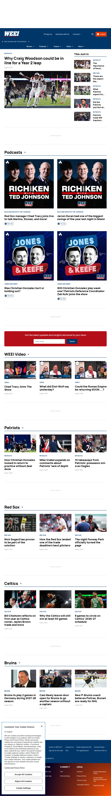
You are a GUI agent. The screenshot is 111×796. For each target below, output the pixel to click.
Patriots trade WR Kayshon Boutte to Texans (97, 120)
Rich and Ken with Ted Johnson (17, 212)
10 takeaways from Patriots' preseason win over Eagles (90, 463)
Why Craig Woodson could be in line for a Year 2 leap (34, 60)
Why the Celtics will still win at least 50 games (55, 617)
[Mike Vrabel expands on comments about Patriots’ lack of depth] (55, 443)
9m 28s (62, 299)
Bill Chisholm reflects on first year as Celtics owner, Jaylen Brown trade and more (20, 620)
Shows (29, 46)
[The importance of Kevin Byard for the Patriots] (82, 64)
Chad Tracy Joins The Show (18, 388)
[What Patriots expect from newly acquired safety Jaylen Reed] (82, 90)
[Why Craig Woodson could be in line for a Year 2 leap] (37, 89)
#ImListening (65, 776)
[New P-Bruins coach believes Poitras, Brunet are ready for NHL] (91, 679)
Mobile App (47, 776)
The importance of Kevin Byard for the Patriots (99, 68)
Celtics (11, 583)
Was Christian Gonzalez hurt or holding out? (24, 289)
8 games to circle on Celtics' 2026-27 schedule (87, 618)
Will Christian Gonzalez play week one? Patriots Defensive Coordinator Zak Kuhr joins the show (80, 291)
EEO (67, 750)
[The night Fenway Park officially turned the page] (91, 523)
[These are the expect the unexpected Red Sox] (82, 77)
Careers (80, 772)
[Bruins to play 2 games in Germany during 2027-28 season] (20, 679)
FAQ (61, 772)
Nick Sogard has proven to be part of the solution (19, 542)
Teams (56, 46)
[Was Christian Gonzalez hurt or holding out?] (29, 255)
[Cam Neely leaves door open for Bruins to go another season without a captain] (55, 679)
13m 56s (10, 296)
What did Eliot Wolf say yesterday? (54, 388)
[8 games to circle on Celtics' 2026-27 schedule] (91, 599)
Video (68, 46)
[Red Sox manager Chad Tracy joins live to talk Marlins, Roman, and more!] (29, 183)
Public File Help (98, 785)
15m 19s (10, 224)
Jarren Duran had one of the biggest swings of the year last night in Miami (81, 217)
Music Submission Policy (99, 772)
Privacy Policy (81, 776)
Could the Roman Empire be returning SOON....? (91, 388)
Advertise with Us (62, 34)
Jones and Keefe (10, 284)
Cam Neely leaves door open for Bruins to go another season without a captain (55, 699)
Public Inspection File (83, 747)
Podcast (42, 46)
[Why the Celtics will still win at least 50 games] (55, 599)
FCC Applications (82, 750)
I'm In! (72, 341)
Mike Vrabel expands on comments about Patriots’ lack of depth (55, 463)
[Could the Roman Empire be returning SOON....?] (91, 370)
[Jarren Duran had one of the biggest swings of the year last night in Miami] (82, 183)
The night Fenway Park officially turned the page (89, 542)
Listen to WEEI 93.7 (55, 747)
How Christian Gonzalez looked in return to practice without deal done (19, 464)
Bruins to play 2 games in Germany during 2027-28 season (20, 698)
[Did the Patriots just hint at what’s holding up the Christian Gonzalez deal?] (82, 103)
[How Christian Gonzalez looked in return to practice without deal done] (20, 443)
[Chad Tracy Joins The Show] (20, 370)
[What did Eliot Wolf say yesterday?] (55, 370)
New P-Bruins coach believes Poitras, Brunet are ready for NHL (90, 698)
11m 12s (62, 224)
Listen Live (47, 772)
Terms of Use (82, 780)
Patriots (8, 53)
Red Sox (96, 73)
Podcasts (13, 152)
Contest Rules (99, 747)
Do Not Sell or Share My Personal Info (100, 779)
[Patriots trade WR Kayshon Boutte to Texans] (82, 116)
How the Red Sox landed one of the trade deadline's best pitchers (55, 542)
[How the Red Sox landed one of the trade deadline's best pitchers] (55, 523)
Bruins (10, 663)
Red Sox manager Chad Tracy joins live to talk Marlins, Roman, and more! (29, 217)
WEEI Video (15, 354)
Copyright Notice (83, 785)
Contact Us (70, 747)
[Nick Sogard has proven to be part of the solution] (20, 523)
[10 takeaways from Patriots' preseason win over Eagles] (91, 443)
